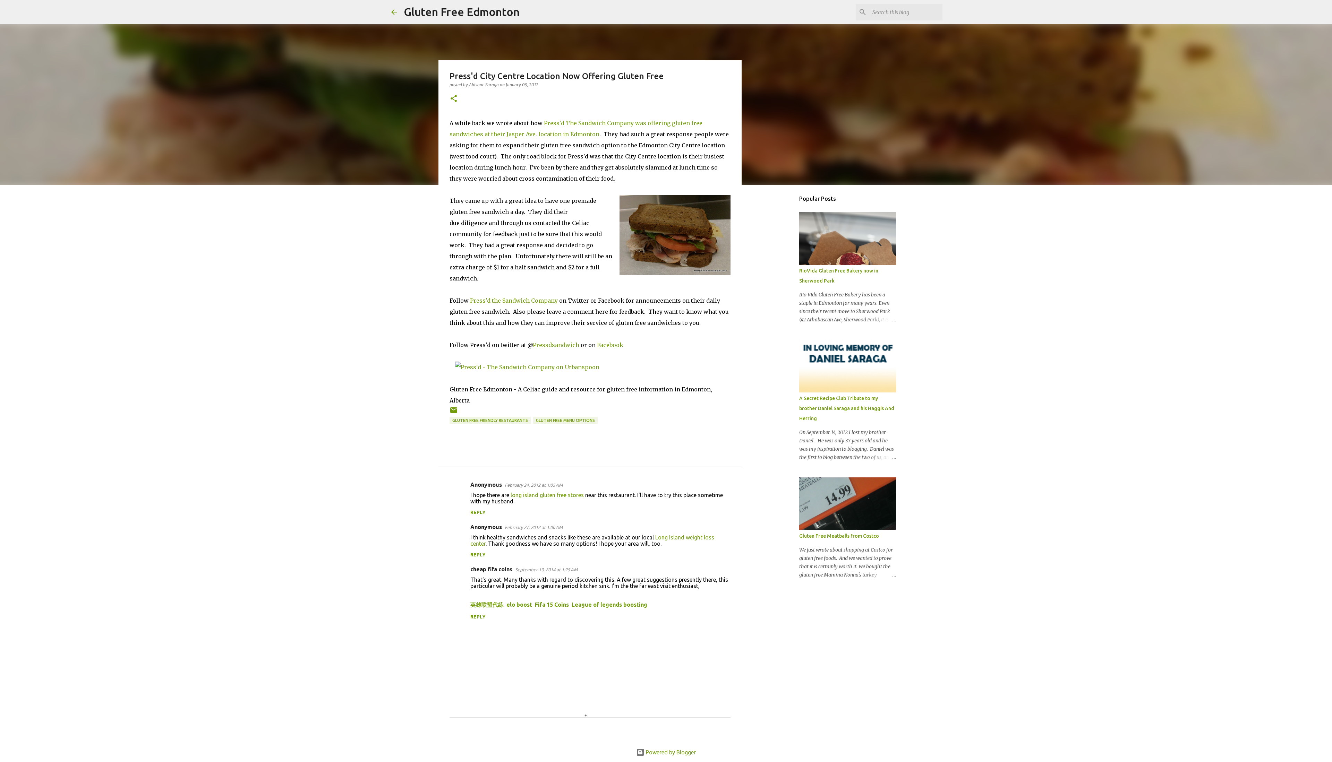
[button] (454, 99)
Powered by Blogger (670, 752)
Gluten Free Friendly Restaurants (490, 420)
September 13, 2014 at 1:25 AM (546, 569)
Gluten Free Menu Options (565, 420)
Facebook (610, 344)
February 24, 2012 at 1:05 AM (534, 485)
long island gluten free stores (547, 495)
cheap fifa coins (491, 569)
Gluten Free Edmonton (462, 12)
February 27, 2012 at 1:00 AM (534, 527)
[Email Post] (454, 412)
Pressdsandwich (556, 344)
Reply (478, 512)
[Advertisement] (777, 300)
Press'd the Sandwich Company (514, 300)
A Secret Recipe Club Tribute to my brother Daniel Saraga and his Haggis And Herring (846, 408)
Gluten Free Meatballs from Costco (839, 536)
